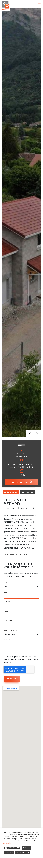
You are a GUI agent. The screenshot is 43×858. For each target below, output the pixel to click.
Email (6, 611)
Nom (5, 592)
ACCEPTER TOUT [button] (22, 852)
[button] (29, 433)
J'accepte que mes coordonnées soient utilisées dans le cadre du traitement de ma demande (21, 659)
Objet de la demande (12, 630)
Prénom (7, 601)
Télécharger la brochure (17, 554)
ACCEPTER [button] (9, 852)
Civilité (7, 582)
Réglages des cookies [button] (12, 848)
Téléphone (8, 620)
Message (7, 639)
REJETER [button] (26, 848)
